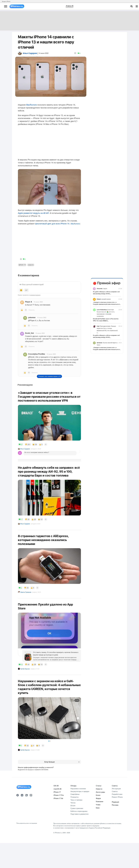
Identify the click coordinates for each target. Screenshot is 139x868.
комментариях (35, 295)
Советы (115, 785)
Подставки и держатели (79, 814)
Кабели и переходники (78, 811)
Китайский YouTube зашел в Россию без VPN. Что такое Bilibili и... (105, 320)
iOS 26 (56, 785)
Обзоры (73, 785)
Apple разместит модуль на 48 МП (33, 213)
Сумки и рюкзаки (76, 808)
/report (102, 288)
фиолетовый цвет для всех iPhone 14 (52, 223)
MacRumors (31, 104)
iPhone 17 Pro (59, 795)
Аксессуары (100, 792)
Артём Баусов (25, 669)
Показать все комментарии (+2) (49, 376)
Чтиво (98, 804)
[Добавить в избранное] (75, 53)
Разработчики (117, 794)
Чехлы (72, 802)
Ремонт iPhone (117, 797)
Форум (98, 798)
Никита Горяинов (25, 592)
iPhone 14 (22, 265)
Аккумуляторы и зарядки (79, 791)
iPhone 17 (57, 792)
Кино (97, 808)
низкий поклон (104, 299)
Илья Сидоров (25, 449)
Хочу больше (49, 762)
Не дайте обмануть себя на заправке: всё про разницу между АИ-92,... (106, 293)
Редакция (115, 802)
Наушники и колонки (78, 788)
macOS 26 (57, 789)
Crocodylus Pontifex (36, 354)
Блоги (98, 795)
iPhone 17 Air (58, 798)
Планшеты (74, 797)
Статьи (98, 785)
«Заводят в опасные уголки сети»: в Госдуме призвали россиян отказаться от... (107, 303)
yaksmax (32, 317)
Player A (28, 301)
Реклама (115, 805)
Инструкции (116, 788)
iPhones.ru (58, 833)
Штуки (72, 805)
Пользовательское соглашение (26, 823)
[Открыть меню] (5, 6)
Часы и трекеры (76, 800)
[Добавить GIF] (26, 290)
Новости (31, 265)
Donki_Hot (29, 333)
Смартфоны (74, 794)
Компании (99, 801)
